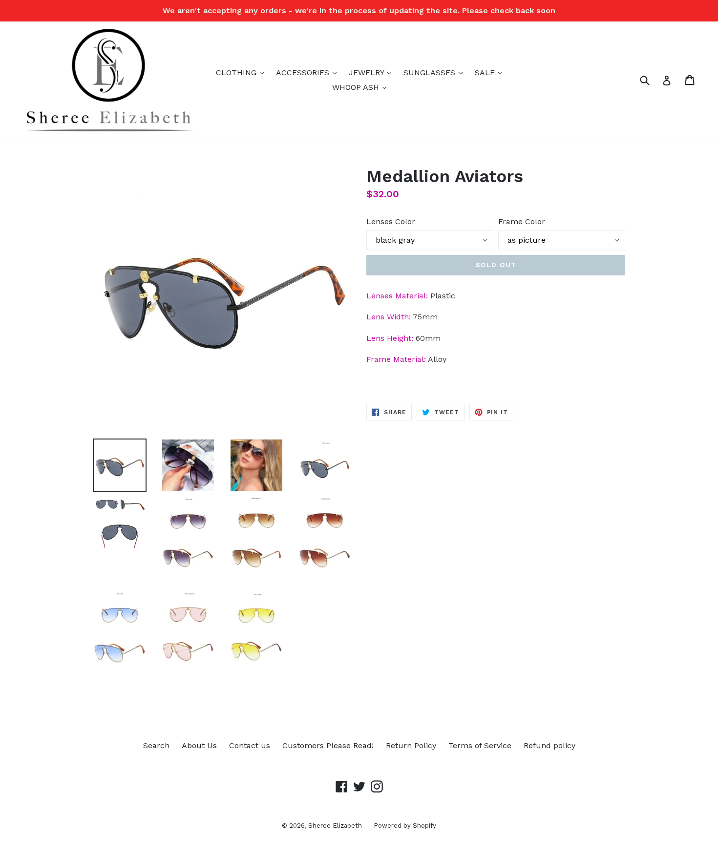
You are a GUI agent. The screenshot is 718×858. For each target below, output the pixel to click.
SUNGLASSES (435, 72)
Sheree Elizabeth (336, 825)
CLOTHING (242, 72)
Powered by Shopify (405, 825)
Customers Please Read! (328, 745)
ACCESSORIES (308, 72)
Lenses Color (390, 221)
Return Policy (411, 745)
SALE (491, 72)
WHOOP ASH (361, 87)
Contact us (249, 745)
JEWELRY (372, 72)
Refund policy (549, 745)
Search (156, 745)
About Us (199, 745)
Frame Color (521, 221)
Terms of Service (479, 745)
